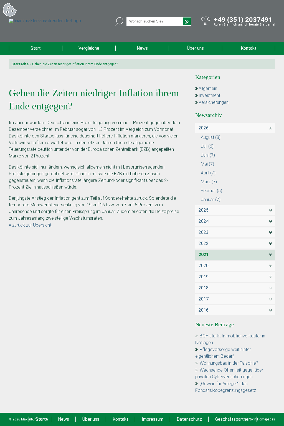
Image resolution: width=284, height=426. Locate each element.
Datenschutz (189, 419)
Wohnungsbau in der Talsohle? (229, 363)
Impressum (152, 419)
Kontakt (249, 48)
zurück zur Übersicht (31, 225)
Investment (209, 95)
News (142, 48)
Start (36, 48)
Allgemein (208, 88)
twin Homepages (262, 419)
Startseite (20, 64)
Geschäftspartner (232, 419)
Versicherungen (214, 102)
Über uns (195, 48)
